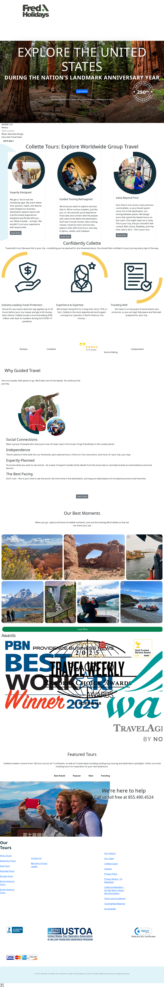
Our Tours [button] (60, 18)
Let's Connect (39, 847)
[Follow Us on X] (6, 838)
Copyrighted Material (114, 903)
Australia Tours (7, 871)
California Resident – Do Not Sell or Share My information (114, 890)
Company (113, 845)
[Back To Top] (2, 985)
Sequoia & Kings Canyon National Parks (97, 99)
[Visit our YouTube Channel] (14, 838)
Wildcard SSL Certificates (144, 936)
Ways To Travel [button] (79, 18)
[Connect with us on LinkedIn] (9, 838)
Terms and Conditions (115, 898)
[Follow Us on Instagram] (4, 838)
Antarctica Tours (8, 860)
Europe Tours (6, 876)
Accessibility (110, 908)
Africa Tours (6, 855)
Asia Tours (5, 866)
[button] (143, 931)
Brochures (128, 18)
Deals (115, 18)
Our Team (109, 858)
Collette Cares (111, 863)
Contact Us (36, 858)
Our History (110, 853)
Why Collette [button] (100, 18)
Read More (15, 233)
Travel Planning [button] (145, 18)
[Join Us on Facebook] (1, 838)
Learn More (82, 91)
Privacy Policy (110, 874)
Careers (108, 868)
